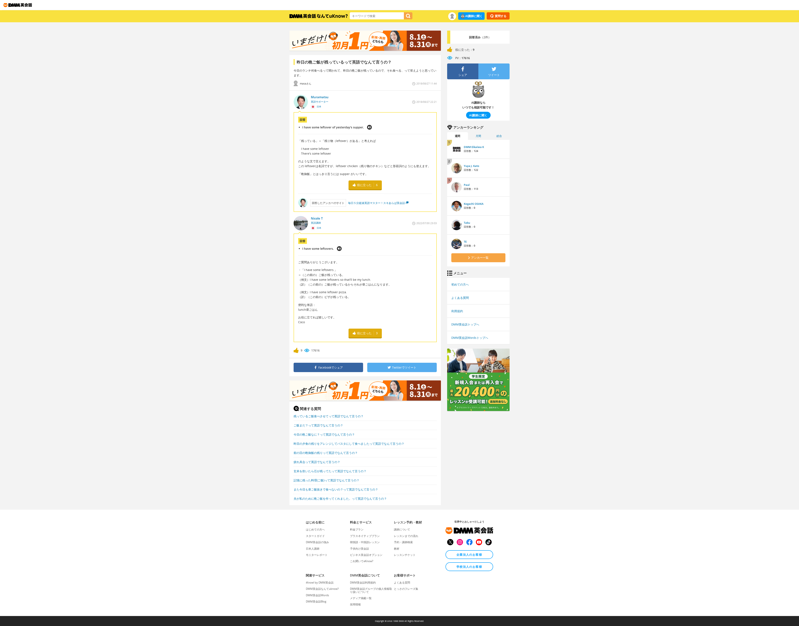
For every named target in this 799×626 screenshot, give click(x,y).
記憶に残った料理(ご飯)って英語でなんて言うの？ (326, 480)
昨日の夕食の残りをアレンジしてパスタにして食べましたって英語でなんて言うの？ (349, 444)
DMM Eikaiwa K (474, 147)
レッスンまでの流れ (406, 536)
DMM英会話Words (317, 595)
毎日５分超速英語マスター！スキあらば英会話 (376, 203)
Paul (467, 185)
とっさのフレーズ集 (406, 589)
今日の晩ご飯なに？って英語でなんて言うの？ (324, 434)
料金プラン (357, 529)
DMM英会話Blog (316, 601)
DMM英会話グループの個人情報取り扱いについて (371, 590)
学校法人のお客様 (469, 567)
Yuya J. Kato (471, 166)
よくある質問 (460, 298)
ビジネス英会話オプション (366, 555)
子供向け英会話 (359, 548)
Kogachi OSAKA (474, 204)
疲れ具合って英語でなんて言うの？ (317, 462)
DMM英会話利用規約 (363, 582)
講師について (402, 529)
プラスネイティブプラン (365, 536)
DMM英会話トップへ (465, 324)
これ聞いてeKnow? (361, 561)
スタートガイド (315, 536)
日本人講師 (312, 548)
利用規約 (457, 311)
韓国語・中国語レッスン (365, 542)
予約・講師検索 (403, 542)
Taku (467, 223)
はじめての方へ (315, 529)
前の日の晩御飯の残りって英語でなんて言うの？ (326, 453)
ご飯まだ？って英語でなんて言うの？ (318, 425)
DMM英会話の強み (317, 542)
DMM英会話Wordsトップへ (469, 338)
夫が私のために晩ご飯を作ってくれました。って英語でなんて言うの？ (340, 499)
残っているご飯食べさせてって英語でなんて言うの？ (329, 416)
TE (465, 241)
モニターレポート (317, 555)
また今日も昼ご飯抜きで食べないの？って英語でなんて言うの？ (336, 489)
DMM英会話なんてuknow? (322, 589)
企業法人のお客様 (469, 554)
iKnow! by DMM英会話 (320, 582)
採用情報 (355, 604)
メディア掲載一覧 (361, 598)
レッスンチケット (405, 555)
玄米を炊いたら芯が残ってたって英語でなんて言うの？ (330, 471)
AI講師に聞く (474, 16)
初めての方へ (460, 284)
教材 (396, 548)
